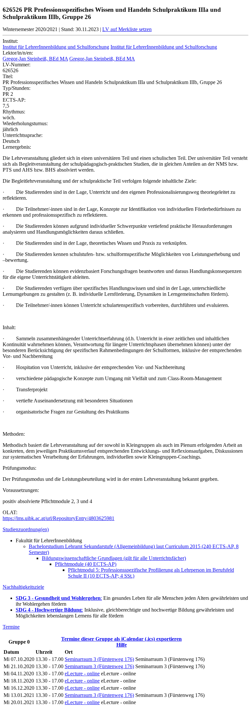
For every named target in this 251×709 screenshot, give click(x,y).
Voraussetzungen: (21, 490)
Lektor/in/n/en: (18, 53)
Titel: (8, 76)
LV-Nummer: (16, 64)
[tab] (125, 529)
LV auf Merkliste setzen (127, 29)
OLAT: (10, 512)
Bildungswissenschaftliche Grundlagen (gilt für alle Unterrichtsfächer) (114, 558)
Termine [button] (11, 627)
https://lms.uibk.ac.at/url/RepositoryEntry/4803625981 (58, 518)
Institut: (10, 41)
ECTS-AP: (14, 100)
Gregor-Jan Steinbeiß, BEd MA (35, 58)
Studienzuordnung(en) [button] (26, 529)
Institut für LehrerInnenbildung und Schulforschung (56, 47)
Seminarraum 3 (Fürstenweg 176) (99, 659)
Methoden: (14, 434)
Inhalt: (9, 327)
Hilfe (121, 645)
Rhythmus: (14, 111)
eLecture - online (82, 673)
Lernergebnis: (17, 147)
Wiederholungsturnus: (25, 123)
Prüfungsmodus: (19, 468)
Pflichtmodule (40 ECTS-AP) (85, 564)
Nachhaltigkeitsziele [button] (23, 587)
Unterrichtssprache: (22, 135)
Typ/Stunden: (16, 88)
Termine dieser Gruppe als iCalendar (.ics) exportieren (121, 639)
